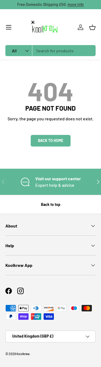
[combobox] (50, 50)
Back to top (50, 204)
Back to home (50, 140)
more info (76, 4)
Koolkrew (23, 354)
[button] (92, 27)
